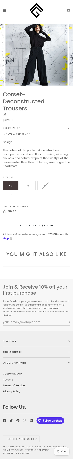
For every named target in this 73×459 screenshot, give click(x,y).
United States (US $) (20, 439)
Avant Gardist (16, 446)
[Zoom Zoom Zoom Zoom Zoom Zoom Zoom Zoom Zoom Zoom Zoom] (36, 54)
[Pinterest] (17, 420)
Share (12, 211)
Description (12, 128)
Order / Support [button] (15, 362)
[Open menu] (8, 10)
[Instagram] (24, 420)
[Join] (65, 322)
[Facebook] (4, 420)
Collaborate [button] (12, 352)
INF (4, 114)
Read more (10, 166)
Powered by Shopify (17, 453)
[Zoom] (12, 79)
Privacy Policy (11, 391)
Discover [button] (9, 341)
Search (40, 446)
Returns (8, 379)
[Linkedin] (31, 420)
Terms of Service (14, 385)
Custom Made (12, 373)
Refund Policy (57, 446)
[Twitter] (11, 420)
